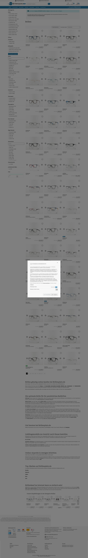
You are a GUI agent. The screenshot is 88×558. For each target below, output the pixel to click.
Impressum (32, 284)
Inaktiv (57, 289)
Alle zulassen (54, 294)
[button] (56, 287)
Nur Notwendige (47, 294)
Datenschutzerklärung (46, 283)
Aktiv (56, 287)
